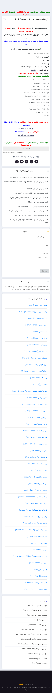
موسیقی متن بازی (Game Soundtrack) (34, 639)
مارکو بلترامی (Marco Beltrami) (36, 503)
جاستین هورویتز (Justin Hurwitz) (35, 490)
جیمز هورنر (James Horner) (37, 338)
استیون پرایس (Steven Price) (36, 397)
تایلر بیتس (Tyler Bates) (38, 450)
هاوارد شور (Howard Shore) (37, 536)
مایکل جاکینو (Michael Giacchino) (35, 430)
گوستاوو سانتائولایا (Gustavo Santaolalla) (32, 510)
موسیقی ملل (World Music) (37, 653)
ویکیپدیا (33, 70)
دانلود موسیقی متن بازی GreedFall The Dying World (31, 215)
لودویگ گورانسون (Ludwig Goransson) (33, 311)
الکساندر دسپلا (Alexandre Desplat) (34, 358)
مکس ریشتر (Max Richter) (37, 318)
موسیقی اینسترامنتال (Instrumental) (35, 610)
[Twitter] (22, 161)
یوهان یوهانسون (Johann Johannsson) (32, 497)
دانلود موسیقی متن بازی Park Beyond (30, 19)
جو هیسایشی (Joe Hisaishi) (37, 463)
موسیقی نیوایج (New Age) (38, 658)
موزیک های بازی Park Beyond (20, 289)
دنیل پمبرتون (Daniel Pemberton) (35, 444)
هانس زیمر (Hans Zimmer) (37, 305)
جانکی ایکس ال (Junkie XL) (37, 470)
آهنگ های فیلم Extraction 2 (28, 73)
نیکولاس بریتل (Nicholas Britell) (35, 516)
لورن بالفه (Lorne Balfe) (38, 378)
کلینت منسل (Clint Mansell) (37, 331)
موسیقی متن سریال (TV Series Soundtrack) (32, 644)
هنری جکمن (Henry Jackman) (36, 411)
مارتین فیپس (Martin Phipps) (36, 424)
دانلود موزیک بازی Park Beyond (39, 289)
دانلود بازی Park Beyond (11, 286)
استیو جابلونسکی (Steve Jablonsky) (34, 404)
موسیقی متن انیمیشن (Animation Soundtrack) (31, 634)
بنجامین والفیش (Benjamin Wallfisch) (33, 477)
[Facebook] (36, 161)
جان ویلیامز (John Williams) (37, 344)
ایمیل (46, 245)
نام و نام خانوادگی (42, 237)
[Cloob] (17, 161)
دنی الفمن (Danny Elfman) (37, 483)
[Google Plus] (31, 161)
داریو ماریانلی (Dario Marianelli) (36, 364)
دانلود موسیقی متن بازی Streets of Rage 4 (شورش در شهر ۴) (28, 211)
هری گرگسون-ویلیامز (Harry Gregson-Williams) (30, 556)
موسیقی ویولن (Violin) (39, 663)
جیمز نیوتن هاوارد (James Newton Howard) (31, 530)
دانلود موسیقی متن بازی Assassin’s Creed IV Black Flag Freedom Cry (26, 183)
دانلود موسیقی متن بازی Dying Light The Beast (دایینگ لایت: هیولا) (28, 221)
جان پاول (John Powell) (38, 576)
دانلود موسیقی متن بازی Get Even (37, 202)
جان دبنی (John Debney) (38, 563)
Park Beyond (45, 286)
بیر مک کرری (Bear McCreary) (36, 457)
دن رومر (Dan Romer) (39, 549)
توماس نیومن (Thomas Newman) (34, 523)
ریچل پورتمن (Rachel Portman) (35, 589)
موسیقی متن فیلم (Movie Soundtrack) (34, 649)
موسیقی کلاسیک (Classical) (37, 625)
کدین (21, 684)
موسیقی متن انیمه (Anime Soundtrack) (34, 629)
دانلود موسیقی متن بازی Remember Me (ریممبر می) (31, 193)
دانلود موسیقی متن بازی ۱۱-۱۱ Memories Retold (33, 206)
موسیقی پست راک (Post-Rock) (37, 615)
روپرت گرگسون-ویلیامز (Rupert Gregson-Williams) (29, 391)
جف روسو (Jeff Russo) (38, 543)
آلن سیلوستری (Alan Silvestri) (36, 437)
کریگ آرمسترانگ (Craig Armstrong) (34, 371)
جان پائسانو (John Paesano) (36, 569)
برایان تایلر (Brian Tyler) (38, 384)
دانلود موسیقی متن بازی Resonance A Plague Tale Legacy (29, 177)
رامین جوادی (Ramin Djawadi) (36, 325)
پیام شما (45, 253)
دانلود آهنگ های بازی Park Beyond (30, 286)
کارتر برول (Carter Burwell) (37, 417)
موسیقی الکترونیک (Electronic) (37, 605)
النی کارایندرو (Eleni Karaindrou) (35, 351)
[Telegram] (26, 161)
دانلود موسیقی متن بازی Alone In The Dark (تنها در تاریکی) (29, 197)
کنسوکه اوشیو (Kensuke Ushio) (36, 582)
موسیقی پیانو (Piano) (40, 620)
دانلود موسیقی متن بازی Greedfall (37, 188)
